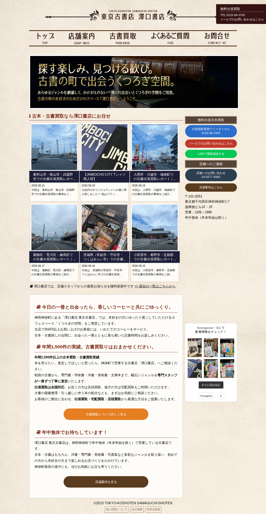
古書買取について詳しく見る (106, 414)
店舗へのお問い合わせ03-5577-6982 (210, 175)
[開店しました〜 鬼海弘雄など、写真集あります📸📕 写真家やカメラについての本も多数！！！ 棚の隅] (195, 347)
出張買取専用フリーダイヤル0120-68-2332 (211, 131)
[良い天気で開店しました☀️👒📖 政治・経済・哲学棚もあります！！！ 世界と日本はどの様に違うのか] (227, 368)
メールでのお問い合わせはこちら (211, 143)
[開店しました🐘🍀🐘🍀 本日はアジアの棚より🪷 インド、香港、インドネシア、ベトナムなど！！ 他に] (211, 368)
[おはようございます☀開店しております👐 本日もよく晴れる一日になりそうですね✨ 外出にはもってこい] (227, 347)
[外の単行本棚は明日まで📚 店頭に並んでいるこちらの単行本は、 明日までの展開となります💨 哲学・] (211, 347)
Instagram (206, 395)
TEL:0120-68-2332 (232, 15)
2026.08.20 (88, 185)
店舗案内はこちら (211, 187)
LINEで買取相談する (211, 153)
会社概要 (137, 509)
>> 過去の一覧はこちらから (155, 286)
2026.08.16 (88, 265)
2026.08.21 (38, 185)
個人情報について (117, 509)
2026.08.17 (38, 265)
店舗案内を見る (106, 482)
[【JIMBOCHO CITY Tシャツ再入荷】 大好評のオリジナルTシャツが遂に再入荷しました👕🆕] (195, 368)
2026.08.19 (138, 185)
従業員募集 (153, 509)
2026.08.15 (138, 265)
